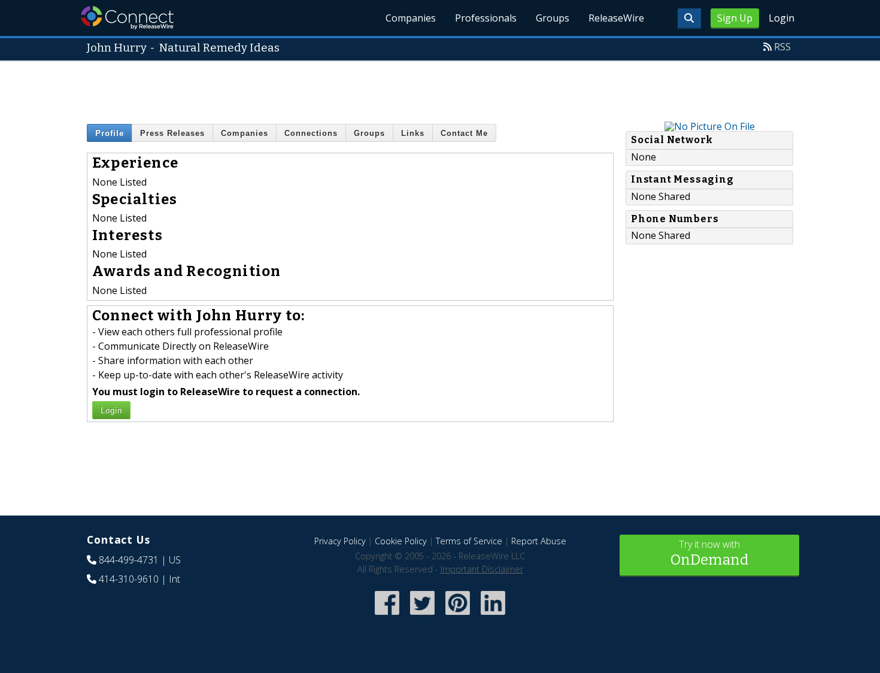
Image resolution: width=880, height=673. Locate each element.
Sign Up (734, 18)
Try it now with (709, 553)
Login (781, 18)
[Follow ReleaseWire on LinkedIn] (493, 616)
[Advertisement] (440, 89)
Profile (109, 133)
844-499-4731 (129, 559)
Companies (411, 18)
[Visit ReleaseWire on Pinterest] (457, 616)
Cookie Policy (401, 541)
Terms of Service (469, 541)
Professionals (486, 18)
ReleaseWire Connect (127, 17)
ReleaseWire (616, 18)
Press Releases (172, 133)
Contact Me (464, 133)
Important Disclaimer (482, 569)
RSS (782, 46)
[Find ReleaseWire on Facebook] (387, 616)
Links (412, 133)
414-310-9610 (129, 579)
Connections (311, 133)
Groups (552, 18)
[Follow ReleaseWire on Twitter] (422, 616)
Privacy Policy (340, 541)
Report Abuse (538, 541)
